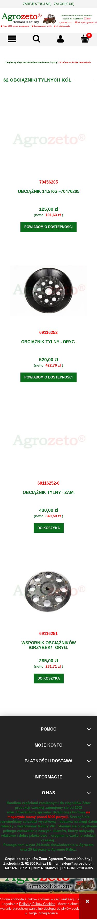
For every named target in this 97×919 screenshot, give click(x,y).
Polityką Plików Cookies (37, 904)
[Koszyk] (85, 38)
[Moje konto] (61, 39)
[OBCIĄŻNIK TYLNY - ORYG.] (48, 290)
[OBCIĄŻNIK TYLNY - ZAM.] (48, 441)
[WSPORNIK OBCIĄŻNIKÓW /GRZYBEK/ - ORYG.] (48, 592)
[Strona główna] (48, 20)
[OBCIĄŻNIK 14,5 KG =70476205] (48, 140)
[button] (12, 39)
